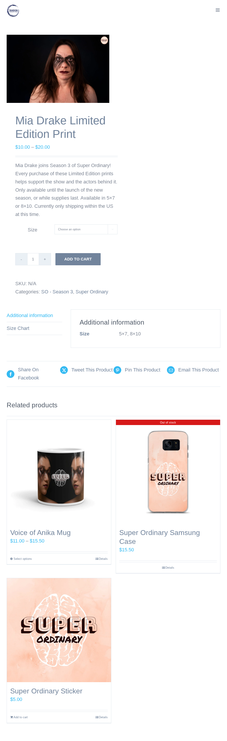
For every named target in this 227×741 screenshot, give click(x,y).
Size (32, 230)
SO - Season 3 (57, 291)
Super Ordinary (92, 291)
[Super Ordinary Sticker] (59, 630)
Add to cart (78, 259)
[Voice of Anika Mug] (59, 472)
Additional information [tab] (30, 315)
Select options (23, 558)
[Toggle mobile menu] (218, 10)
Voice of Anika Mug (40, 533)
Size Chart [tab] (18, 328)
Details (103, 558)
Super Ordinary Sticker (46, 691)
